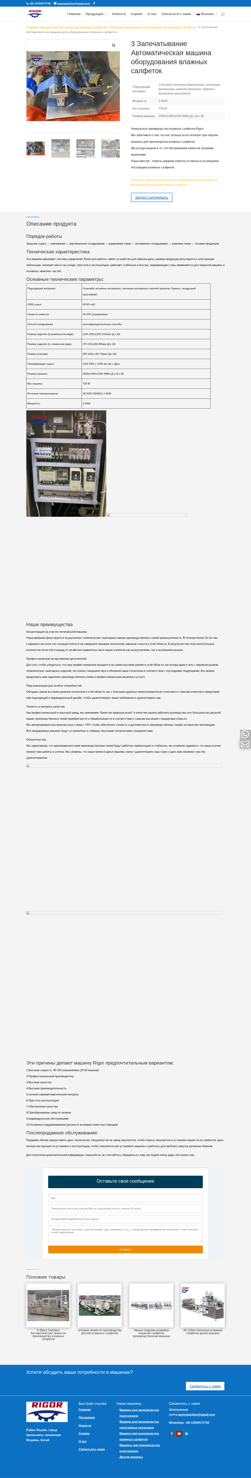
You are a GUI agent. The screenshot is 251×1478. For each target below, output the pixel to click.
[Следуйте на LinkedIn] (186, 1434)
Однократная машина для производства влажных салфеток (153, 27)
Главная (74, 14)
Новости (119, 14)
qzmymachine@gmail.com (196, 1414)
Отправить (125, 1249)
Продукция (94, 14)
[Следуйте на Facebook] (172, 1434)
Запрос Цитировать (151, 197)
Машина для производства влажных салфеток (74, 27)
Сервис (137, 14)
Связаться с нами (176, 14)
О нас (152, 14)
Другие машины (131, 1457)
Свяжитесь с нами (205, 1386)
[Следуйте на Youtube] (179, 1434)
